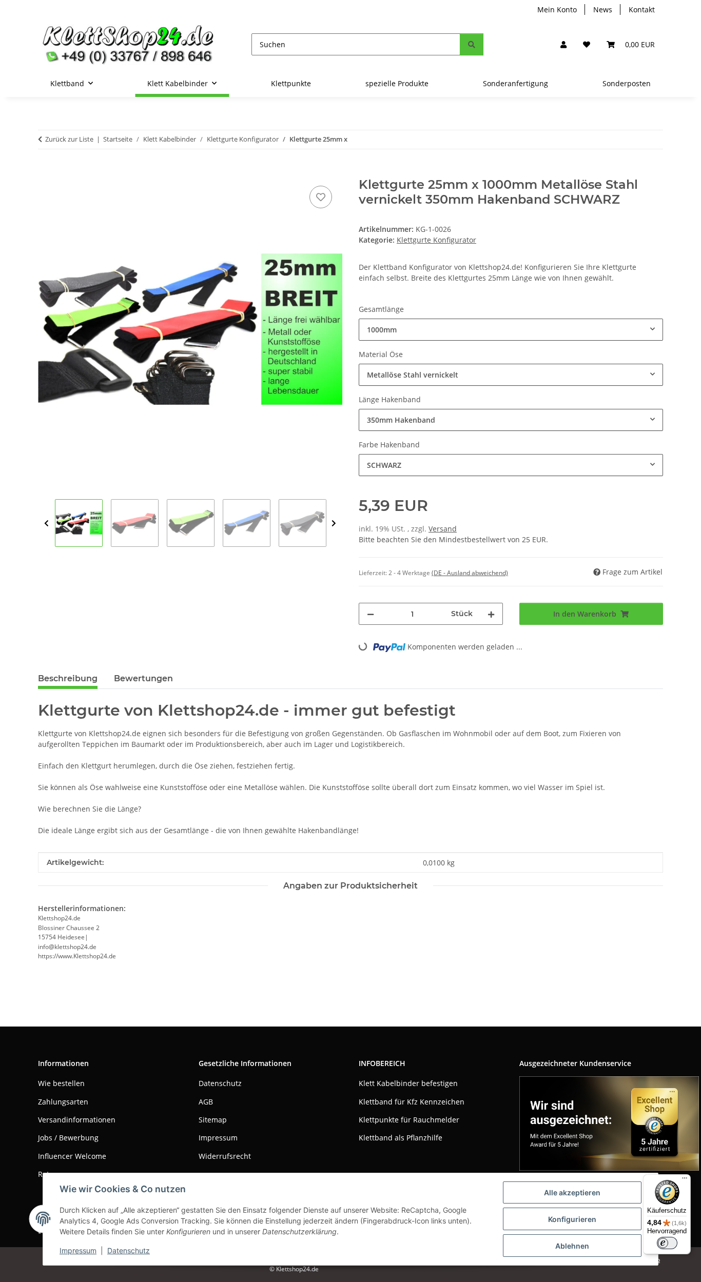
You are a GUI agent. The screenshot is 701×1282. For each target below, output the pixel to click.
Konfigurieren (572, 1219)
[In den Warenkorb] (46, 171)
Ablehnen (572, 1245)
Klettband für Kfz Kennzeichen (411, 1102)
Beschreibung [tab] (68, 678)
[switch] (667, 1243)
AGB (206, 1102)
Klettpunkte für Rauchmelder (409, 1120)
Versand (443, 529)
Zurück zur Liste (69, 139)
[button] (563, 44)
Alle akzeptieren (572, 1192)
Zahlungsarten (63, 1102)
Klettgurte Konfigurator (436, 240)
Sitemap (213, 1120)
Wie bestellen (61, 1083)
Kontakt (642, 9)
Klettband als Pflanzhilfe (400, 1137)
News (602, 9)
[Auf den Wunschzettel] (320, 197)
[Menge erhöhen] (491, 613)
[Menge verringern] (370, 613)
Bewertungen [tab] (143, 678)
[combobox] (511, 330)
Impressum (78, 1250)
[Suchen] (471, 44)
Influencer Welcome (72, 1156)
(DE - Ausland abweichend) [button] (470, 572)
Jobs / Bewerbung (68, 1137)
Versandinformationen (76, 1120)
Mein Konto (557, 9)
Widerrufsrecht (225, 1156)
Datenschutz (128, 1250)
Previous (46, 523)
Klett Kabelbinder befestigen (408, 1083)
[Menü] (684, 1180)
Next (333, 523)
